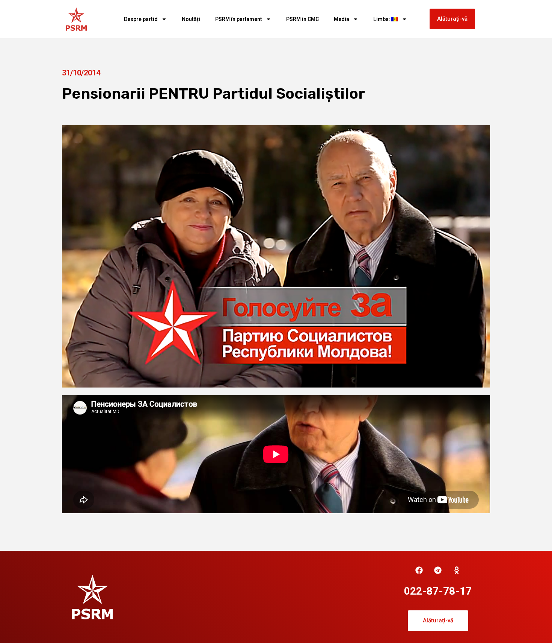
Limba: (382, 19)
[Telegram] (437, 570)
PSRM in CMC (302, 19)
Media (341, 19)
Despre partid (141, 19)
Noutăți (191, 19)
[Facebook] (419, 570)
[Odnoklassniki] (456, 570)
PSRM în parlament (238, 19)
